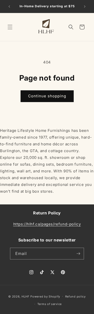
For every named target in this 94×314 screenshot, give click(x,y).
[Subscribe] (78, 253)
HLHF (26, 296)
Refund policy (75, 296)
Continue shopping (47, 96)
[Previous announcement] (9, 6)
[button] (10, 27)
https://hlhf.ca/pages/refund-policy (47, 224)
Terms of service (49, 304)
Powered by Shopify (45, 296)
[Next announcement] (84, 6)
